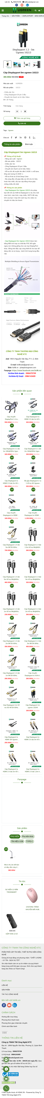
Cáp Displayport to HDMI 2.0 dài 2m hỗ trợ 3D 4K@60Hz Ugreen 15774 (11, 482)
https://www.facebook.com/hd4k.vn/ (27, 370)
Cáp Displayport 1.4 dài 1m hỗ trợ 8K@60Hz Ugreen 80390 (11, 610)
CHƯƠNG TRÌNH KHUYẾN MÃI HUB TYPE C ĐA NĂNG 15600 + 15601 (32, 908)
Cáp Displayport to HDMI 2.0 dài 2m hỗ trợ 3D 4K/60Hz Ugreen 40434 (11, 770)
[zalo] (27, 5)
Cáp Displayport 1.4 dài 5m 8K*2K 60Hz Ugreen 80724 (11, 546)
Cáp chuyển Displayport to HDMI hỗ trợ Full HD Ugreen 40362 (11, 514)
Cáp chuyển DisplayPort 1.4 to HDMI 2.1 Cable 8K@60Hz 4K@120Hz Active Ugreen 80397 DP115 (11, 418)
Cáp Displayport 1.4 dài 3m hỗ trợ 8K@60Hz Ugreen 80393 (32, 578)
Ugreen (10, 130)
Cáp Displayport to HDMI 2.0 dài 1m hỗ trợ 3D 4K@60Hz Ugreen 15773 (32, 418)
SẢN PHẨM (16, 16)
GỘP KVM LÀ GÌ (12, 934)
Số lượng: (7, 111)
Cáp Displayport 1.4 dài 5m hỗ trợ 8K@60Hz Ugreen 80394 (11, 578)
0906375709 (17, 2)
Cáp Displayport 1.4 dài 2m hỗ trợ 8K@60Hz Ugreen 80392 (32, 610)
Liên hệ (23, 123)
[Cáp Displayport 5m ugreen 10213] (22, 10)
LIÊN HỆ (5, 985)
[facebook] (17, 5)
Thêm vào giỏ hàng (23, 118)
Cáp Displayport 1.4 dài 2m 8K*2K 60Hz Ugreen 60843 (11, 642)
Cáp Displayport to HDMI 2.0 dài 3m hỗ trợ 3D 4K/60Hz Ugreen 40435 (32, 738)
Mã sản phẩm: (8, 87)
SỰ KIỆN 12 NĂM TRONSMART (11, 891)
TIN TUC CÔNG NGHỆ (10, 994)
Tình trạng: (7, 106)
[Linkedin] (21, 137)
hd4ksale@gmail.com (31, 2)
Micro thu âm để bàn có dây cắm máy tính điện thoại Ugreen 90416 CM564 (11, 866)
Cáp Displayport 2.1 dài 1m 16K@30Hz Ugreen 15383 (11, 450)
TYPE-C (29, 841)
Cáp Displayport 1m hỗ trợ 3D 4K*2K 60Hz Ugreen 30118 (11, 706)
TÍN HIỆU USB (17, 841)
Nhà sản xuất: (8, 83)
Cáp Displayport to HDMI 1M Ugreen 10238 (11, 738)
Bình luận (29, 144)
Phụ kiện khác (28, 836)
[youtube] (22, 5)
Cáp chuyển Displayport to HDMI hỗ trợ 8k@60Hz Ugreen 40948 (32, 514)
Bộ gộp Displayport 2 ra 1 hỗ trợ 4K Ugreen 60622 (32, 482)
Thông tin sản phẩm (12, 144)
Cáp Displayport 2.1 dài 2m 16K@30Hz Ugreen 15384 (32, 450)
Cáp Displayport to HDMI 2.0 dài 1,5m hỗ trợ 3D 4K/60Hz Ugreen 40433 (32, 770)
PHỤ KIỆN (14, 836)
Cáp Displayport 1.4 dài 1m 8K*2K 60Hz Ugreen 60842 (11, 674)
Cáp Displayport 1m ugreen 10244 (33, 706)
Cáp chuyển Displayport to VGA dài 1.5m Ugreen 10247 (33, 674)
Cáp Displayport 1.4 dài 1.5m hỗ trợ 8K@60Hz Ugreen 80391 (32, 546)
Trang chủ (5, 16)
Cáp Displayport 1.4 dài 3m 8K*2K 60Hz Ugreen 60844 (32, 642)
